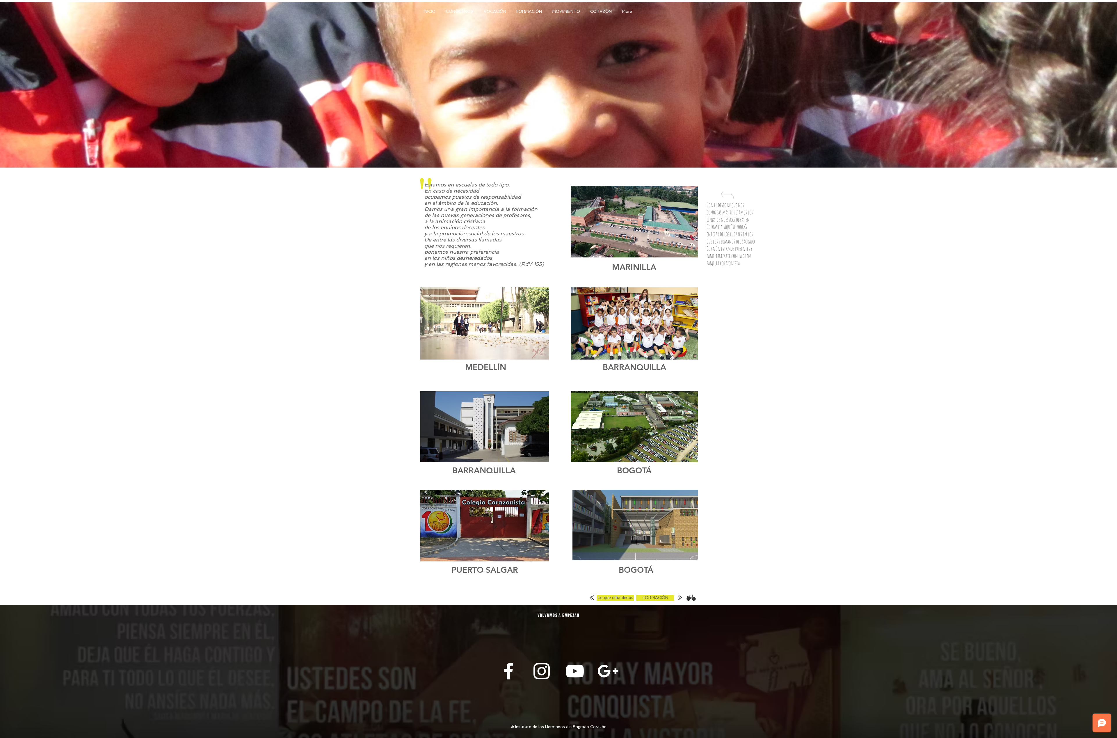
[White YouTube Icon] (575, 671)
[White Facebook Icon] (508, 671)
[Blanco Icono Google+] (608, 671)
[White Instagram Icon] (542, 671)
